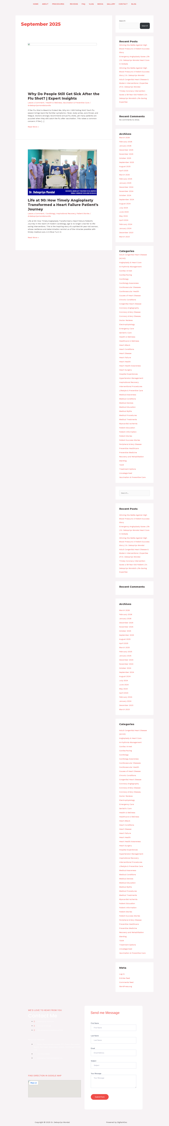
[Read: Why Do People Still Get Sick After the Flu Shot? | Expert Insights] (62, 66)
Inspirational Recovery (66, 213)
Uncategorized (125, 473)
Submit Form (100, 1097)
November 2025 (126, 154)
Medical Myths (125, 411)
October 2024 (125, 195)
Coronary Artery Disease (129, 312)
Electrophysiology (127, 324)
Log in (122, 974)
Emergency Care (126, 328)
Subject (93, 1061)
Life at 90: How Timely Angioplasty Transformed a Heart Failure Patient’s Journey (63, 204)
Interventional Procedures (130, 386)
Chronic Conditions (127, 300)
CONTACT (123, 4)
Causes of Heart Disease (130, 295)
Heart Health (125, 362)
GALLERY (111, 4)
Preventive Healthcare (129, 448)
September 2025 (126, 162)
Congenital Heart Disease (130, 304)
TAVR (121, 465)
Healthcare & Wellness (129, 341)
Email (93, 1048)
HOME (35, 4)
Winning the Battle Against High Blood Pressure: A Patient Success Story (134, 48)
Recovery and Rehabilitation (131, 457)
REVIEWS (74, 4)
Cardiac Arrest (125, 271)
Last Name (95, 1036)
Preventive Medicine (128, 452)
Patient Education (127, 428)
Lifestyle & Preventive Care (131, 390)
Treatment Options (127, 469)
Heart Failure (125, 357)
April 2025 (123, 170)
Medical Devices (126, 403)
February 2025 (125, 179)
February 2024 (125, 224)
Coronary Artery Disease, (130, 316)
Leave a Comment (36, 103)
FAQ (83, 4)
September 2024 (126, 199)
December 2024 (126, 187)
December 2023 (126, 232)
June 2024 (124, 212)
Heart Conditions (126, 349)
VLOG (91, 4)
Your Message (96, 1073)
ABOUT (45, 4)
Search (122, 21)
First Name (95, 1023)
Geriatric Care (125, 333)
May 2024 (123, 216)
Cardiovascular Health (129, 291)
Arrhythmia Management (130, 267)
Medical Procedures (128, 415)
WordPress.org (125, 986)
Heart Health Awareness (130, 366)
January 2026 (125, 146)
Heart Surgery (125, 370)
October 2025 (125, 158)
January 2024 (125, 228)
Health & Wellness (54, 103)
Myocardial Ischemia (128, 423)
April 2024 (123, 220)
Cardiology (50, 213)
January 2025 (125, 183)
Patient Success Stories (129, 440)
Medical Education (127, 407)
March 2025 (124, 175)
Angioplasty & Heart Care (130, 262)
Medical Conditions (127, 399)
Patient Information (127, 432)
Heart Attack (124, 345)
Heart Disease (125, 353)
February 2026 (125, 142)
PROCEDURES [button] (58, 4)
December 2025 (126, 150)
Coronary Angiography (129, 308)
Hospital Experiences (128, 374)
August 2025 (124, 166)
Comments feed (126, 982)
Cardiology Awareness (129, 283)
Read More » (33, 126)
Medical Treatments (128, 419)
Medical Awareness (127, 395)
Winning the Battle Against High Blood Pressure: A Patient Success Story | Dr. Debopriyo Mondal (134, 71)
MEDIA (100, 4)
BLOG (133, 4)
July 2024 (123, 208)
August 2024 (125, 204)
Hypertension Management (131, 378)
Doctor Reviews (126, 320)
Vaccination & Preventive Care (76, 103)
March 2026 (124, 137)
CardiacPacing (125, 275)
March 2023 (124, 237)
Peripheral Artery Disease (130, 444)
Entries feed (124, 978)
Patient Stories (83, 213)
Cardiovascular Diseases (130, 287)
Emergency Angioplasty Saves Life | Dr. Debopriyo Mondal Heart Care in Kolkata (134, 60)
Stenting (123, 461)
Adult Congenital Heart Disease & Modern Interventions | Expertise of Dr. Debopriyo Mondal (134, 83)
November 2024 (126, 191)
